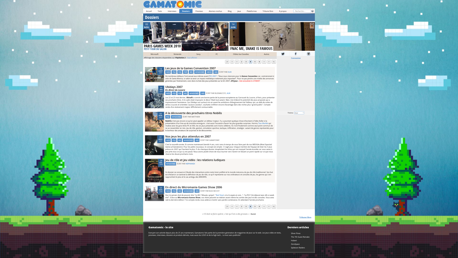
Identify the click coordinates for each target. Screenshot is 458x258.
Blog (230, 11)
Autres (266, 54)
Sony (198, 54)
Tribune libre (268, 11)
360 (215, 72)
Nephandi (190, 163)
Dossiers (186, 11)
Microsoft (154, 54)
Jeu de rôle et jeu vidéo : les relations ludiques (195, 160)
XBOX (209, 72)
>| (274, 62)
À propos (282, 11)
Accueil (149, 11)
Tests (160, 11)
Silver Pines (295, 233)
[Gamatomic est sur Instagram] (308, 54)
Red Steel (220, 195)
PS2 (174, 72)
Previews (199, 11)
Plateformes (252, 11)
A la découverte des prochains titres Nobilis (193, 113)
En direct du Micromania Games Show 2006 (193, 187)
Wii (191, 72)
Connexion (296, 58)
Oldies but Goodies (241, 54)
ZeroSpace (295, 244)
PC (217, 54)
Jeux (239, 11)
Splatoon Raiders (298, 247)
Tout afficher (192, 58)
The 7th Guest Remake (300, 237)
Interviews (172, 11)
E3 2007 (213, 76)
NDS (168, 72)
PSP (185, 72)
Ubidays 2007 (174, 87)
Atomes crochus (215, 11)
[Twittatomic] (283, 54)
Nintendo (177, 54)
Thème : (291, 113)
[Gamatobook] (296, 54)
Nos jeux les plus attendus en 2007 (188, 136)
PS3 (179, 72)
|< (227, 62)
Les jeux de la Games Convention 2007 (190, 68)
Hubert (294, 240)
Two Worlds (263, 123)
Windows (199, 72)
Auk (230, 72)
